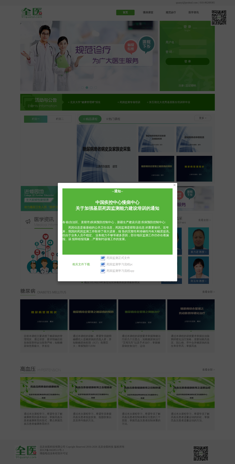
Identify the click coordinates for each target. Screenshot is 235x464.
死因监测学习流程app (120, 270)
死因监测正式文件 (118, 257)
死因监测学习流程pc (119, 264)
